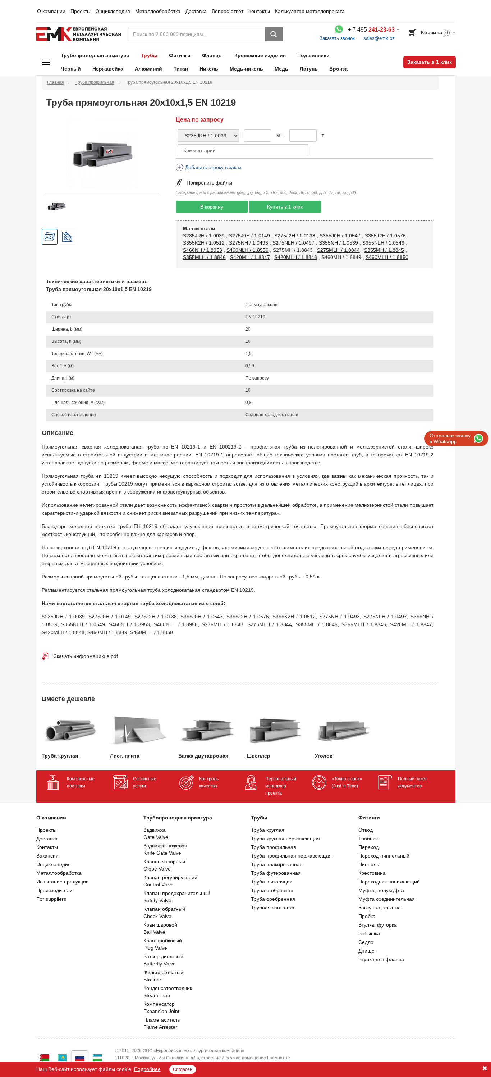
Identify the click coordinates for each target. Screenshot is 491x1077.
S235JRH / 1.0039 (204, 235)
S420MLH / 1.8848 (295, 257)
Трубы (149, 55)
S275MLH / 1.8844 (338, 250)
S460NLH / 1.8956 (247, 250)
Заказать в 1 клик (429, 62)
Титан (181, 69)
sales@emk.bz (379, 38)
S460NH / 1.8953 (202, 250)
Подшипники (313, 55)
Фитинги (180, 55)
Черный (71, 69)
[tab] (50, 237)
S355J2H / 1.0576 (385, 235)
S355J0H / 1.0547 (340, 235)
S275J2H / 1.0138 (294, 235)
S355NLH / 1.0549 (383, 243)
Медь (281, 69)
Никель (208, 69)
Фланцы (212, 55)
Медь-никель (246, 69)
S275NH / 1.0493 (248, 243)
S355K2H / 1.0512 (204, 243)
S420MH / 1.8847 (250, 257)
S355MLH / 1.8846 (204, 257)
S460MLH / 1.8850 (387, 257)
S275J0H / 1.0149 (249, 235)
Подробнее (147, 1069)
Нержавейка (107, 69)
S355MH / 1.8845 (384, 250)
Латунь (309, 69)
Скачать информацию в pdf (85, 656)
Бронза (338, 69)
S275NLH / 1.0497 (293, 243)
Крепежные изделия (260, 55)
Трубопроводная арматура (95, 55)
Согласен (182, 1069)
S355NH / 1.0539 (338, 243)
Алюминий (148, 69)
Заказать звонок (337, 38)
